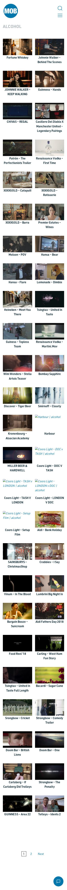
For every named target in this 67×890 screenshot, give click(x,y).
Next (41, 854)
